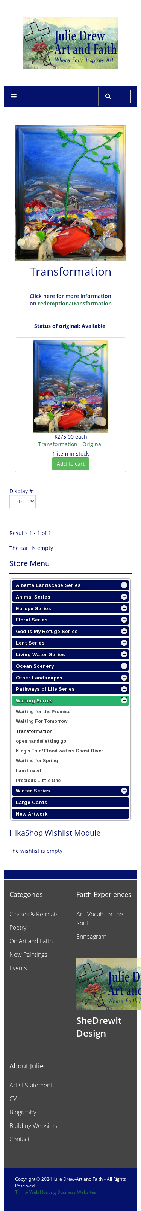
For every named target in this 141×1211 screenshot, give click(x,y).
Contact (19, 1139)
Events (18, 968)
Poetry (17, 928)
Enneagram (91, 936)
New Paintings (28, 954)
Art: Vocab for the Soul (99, 918)
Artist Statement (30, 1085)
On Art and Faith (31, 941)
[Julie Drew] (70, 43)
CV (13, 1099)
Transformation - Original (70, 444)
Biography (22, 1112)
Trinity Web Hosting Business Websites (55, 1192)
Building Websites (33, 1126)
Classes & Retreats (33, 914)
